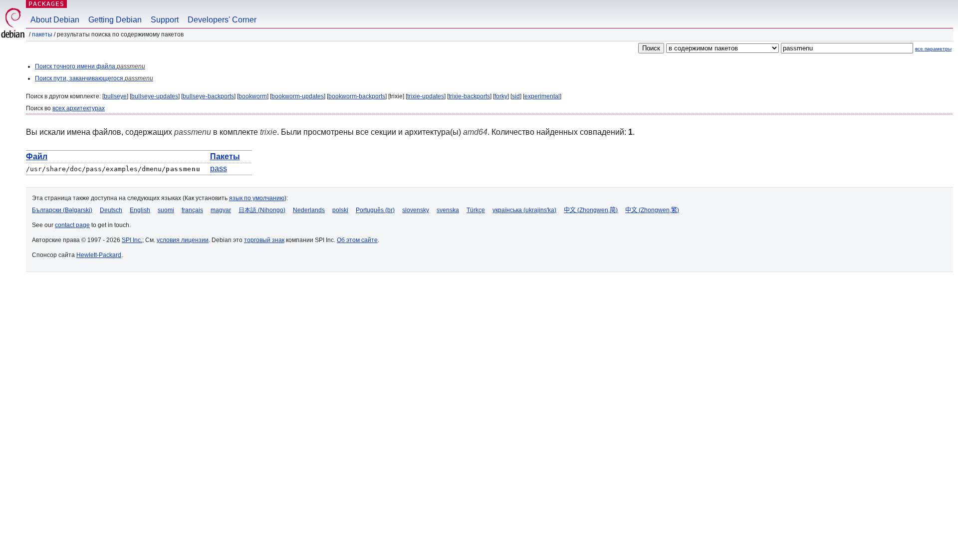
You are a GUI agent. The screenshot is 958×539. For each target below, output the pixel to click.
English (140, 210)
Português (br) (375, 210)
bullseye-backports (208, 96)
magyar (221, 210)
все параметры (933, 48)
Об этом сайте (357, 240)
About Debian (54, 19)
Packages (46, 3)
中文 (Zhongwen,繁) (652, 210)
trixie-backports (469, 96)
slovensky (415, 210)
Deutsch (111, 210)
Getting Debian (115, 19)
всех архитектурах (78, 108)
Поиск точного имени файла (90, 66)
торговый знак (264, 240)
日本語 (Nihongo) (262, 210)
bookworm (253, 96)
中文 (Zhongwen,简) (591, 210)
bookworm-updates (297, 96)
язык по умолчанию (256, 198)
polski (340, 210)
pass (218, 168)
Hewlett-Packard (98, 255)
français (192, 210)
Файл (36, 156)
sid (516, 96)
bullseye (115, 96)
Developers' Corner (222, 19)
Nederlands (309, 210)
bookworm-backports (356, 96)
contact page (72, 225)
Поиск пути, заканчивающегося (94, 78)
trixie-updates (425, 96)
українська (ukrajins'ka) (524, 210)
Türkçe (476, 210)
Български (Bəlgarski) (62, 210)
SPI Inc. (132, 240)
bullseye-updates (154, 96)
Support (165, 19)
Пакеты (42, 34)
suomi (166, 210)
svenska (448, 210)
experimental (542, 96)
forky (500, 96)
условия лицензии (183, 240)
